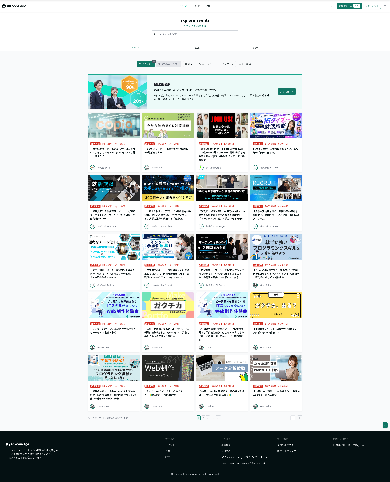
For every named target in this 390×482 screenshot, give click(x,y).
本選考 (188, 63)
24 (218, 417)
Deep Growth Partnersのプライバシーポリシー (246, 463)
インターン (228, 63)
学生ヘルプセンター (287, 450)
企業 (197, 5)
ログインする (372, 5)
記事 (208, 5)
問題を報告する (285, 444)
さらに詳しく (287, 91)
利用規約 (226, 450)
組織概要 (226, 444)
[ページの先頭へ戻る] (385, 425)
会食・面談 (245, 63)
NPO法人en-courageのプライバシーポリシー (245, 457)
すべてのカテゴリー (169, 63)
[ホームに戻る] (14, 6)
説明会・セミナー (207, 63)
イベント (184, 5)
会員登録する (349, 5)
